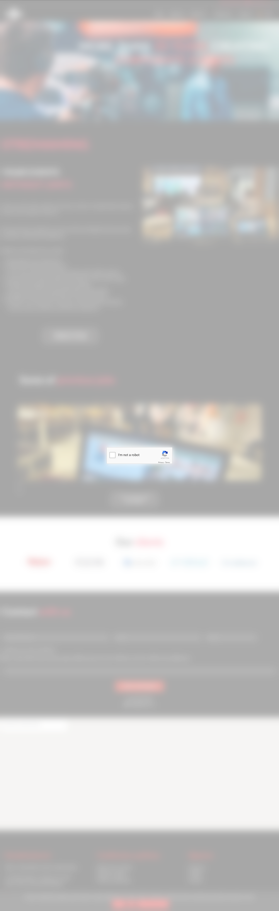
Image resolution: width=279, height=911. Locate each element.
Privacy (161, 462)
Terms (167, 462)
